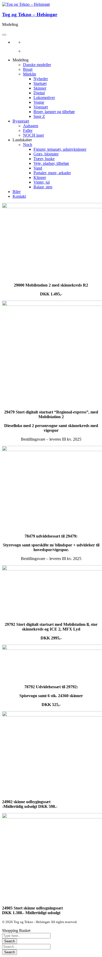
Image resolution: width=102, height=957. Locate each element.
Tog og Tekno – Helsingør (29, 14)
